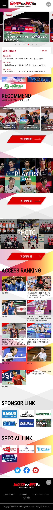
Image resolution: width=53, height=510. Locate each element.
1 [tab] (16, 44)
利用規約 (26, 498)
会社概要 (23, 494)
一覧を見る (43, 50)
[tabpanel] (26, 26)
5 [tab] (33, 44)
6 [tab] (37, 44)
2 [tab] (20, 44)
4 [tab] (28, 44)
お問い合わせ (9, 494)
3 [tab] (24, 44)
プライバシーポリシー (40, 494)
